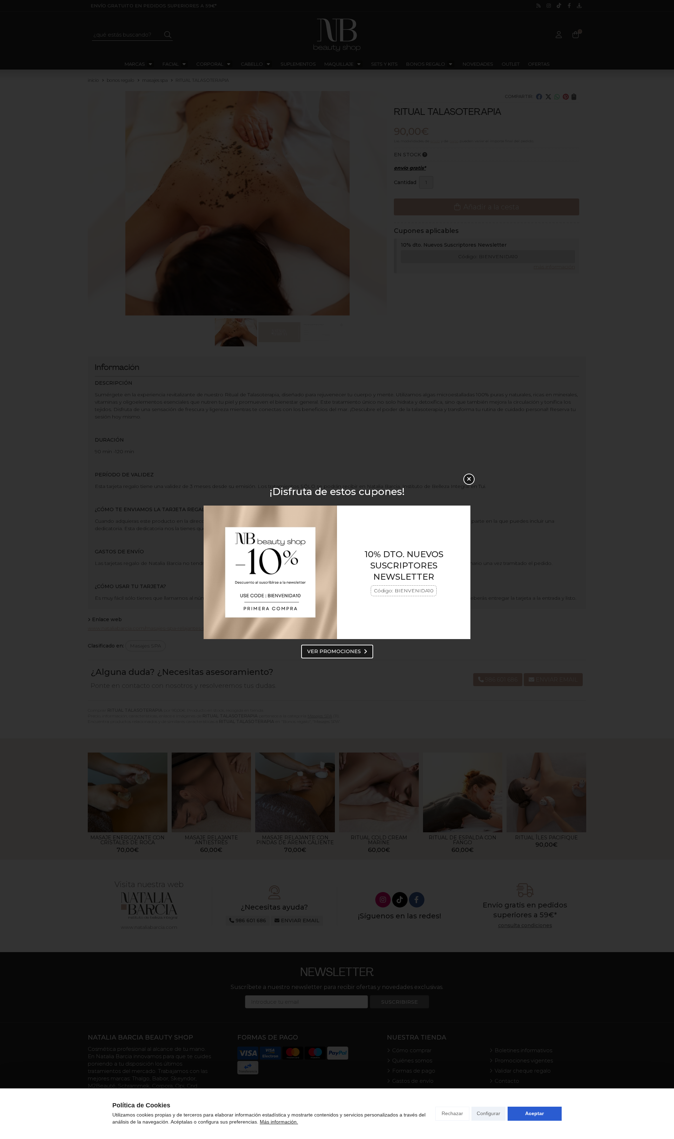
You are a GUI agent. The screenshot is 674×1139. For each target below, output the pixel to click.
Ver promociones (334, 651)
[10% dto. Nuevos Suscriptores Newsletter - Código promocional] (270, 572)
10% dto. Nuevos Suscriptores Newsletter (403, 565)
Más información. (279, 1122)
